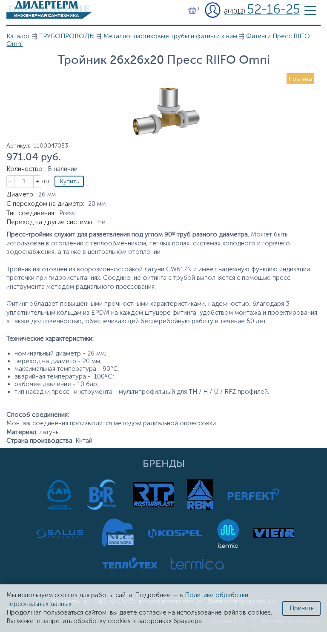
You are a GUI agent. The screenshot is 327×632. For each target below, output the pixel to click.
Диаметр (20, 194)
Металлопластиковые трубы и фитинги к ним (170, 36)
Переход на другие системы (49, 222)
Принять (301, 608)
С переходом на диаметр (45, 204)
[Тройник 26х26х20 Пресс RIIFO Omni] (163, 147)
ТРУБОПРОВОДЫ (67, 36)
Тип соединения (30, 213)
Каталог (18, 36)
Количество (25, 169)
